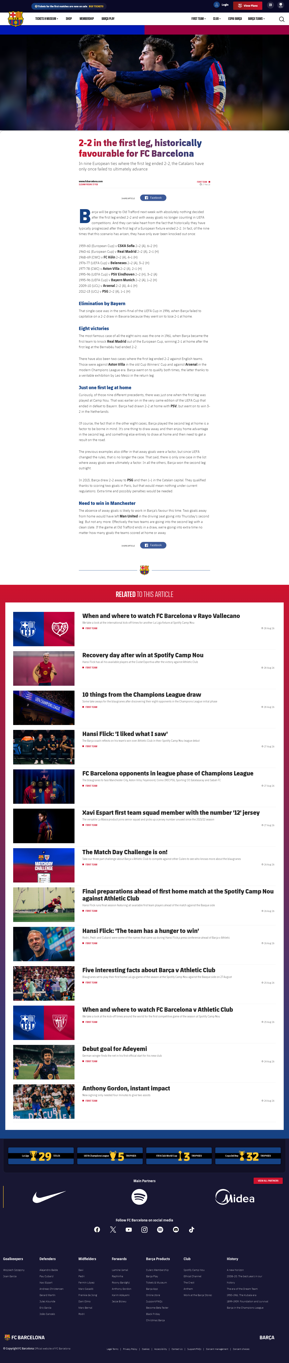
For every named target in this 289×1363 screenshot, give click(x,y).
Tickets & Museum (45, 19)
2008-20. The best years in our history (244, 1279)
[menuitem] (280, 4)
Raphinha (117, 1276)
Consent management (217, 1348)
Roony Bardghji (121, 1282)
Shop (69, 19)
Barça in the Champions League (245, 1307)
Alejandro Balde (49, 1269)
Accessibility (160, 1348)
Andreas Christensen (52, 1288)
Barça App (152, 1288)
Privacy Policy (130, 1348)
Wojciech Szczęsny (14, 1269)
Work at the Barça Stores (198, 1295)
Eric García (45, 1307)
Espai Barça (235, 19)
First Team (197, 19)
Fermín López (86, 1282)
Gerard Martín (47, 1295)
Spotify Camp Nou (194, 1269)
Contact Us (177, 1348)
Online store (153, 1295)
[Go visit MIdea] (234, 1197)
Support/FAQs (154, 1301)
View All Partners (268, 1180)
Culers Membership (157, 1269)
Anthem (188, 1288)
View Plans (251, 5)
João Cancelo (47, 1313)
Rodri (81, 1313)
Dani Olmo (84, 1301)
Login (222, 5)
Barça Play (108, 19)
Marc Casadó (85, 1288)
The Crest (189, 1282)
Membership (87, 19)
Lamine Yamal (120, 1269)
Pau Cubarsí (46, 1276)
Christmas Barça (155, 1320)
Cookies (146, 1348)
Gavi (80, 1269)
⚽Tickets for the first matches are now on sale (69, 6)
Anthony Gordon (121, 1288)
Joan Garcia (10, 1276)
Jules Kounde (47, 1301)
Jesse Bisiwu (119, 1301)
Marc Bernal (85, 1307)
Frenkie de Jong (87, 1295)
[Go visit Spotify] (139, 1197)
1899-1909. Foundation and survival (247, 1301)
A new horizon (235, 1269)
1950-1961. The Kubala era (241, 1295)
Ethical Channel (192, 1276)
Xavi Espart (46, 1282)
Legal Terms (112, 1348)
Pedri (81, 1276)
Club (216, 19)
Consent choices (241, 1348)
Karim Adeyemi (121, 1295)
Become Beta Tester (157, 1307)
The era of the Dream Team (242, 1288)
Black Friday (153, 1313)
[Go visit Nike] (49, 1197)
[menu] (280, 5)
